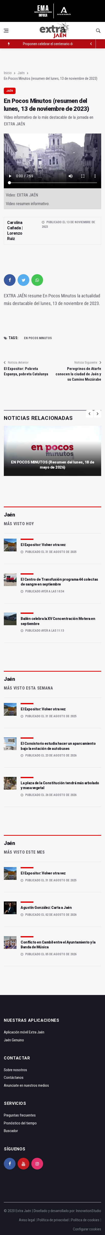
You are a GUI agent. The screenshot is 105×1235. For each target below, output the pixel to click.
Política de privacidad (53, 1220)
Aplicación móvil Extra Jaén (24, 1032)
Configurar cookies (87, 1229)
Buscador (11, 1130)
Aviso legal (27, 1220)
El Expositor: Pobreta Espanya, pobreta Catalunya (26, 371)
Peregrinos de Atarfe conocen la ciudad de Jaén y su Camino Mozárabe (78, 374)
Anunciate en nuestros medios (26, 1085)
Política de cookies (85, 1220)
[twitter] (23, 280)
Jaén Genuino (14, 1040)
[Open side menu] (6, 30)
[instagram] (37, 1164)
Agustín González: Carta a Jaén (46, 908)
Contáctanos (13, 1077)
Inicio (8, 73)
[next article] (91, 43)
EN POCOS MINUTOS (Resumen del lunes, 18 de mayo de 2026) (52, 465)
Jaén (21, 73)
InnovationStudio (88, 1211)
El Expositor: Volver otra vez (43, 545)
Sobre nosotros (15, 1070)
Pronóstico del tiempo (20, 1123)
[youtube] (23, 1164)
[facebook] (10, 280)
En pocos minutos (38, 338)
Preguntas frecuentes (20, 1115)
